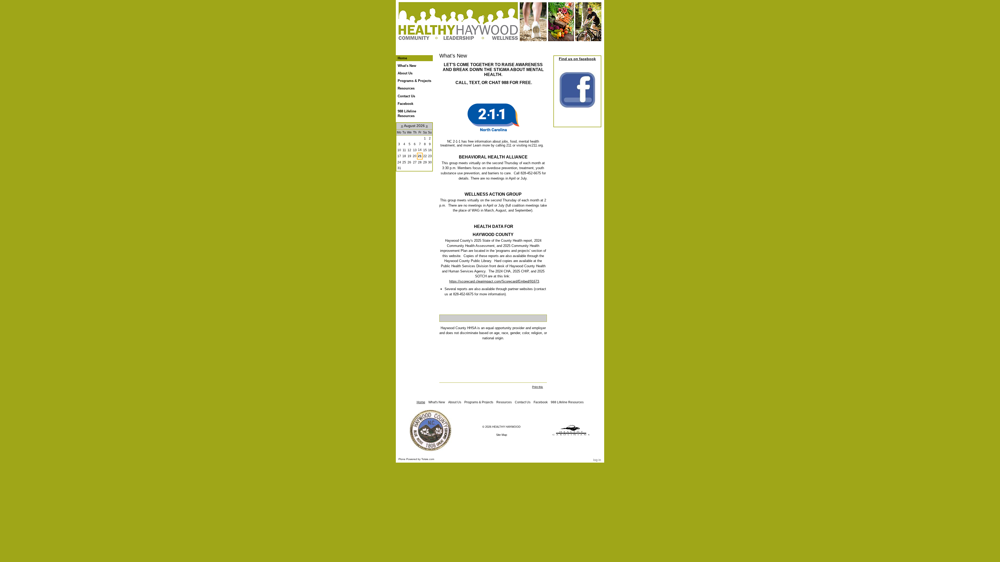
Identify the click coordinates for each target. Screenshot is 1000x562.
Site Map (501, 434)
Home (402, 58)
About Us (454, 402)
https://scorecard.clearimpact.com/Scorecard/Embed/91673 (494, 281)
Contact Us (522, 402)
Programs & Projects (478, 402)
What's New (436, 402)
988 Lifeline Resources (567, 402)
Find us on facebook (577, 59)
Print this (537, 386)
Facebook (541, 402)
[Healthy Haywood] (500, 26)
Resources (504, 402)
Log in (597, 460)
